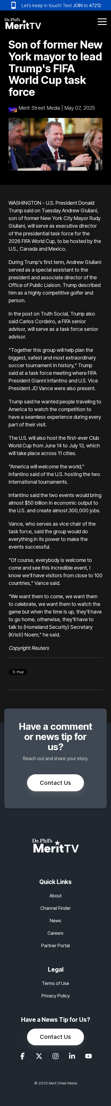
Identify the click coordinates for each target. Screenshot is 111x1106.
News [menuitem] (55, 920)
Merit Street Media (39, 108)
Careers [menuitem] (55, 933)
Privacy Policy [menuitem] (56, 996)
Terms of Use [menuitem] (55, 983)
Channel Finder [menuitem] (55, 908)
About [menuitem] (55, 895)
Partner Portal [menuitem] (55, 945)
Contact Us (55, 782)
